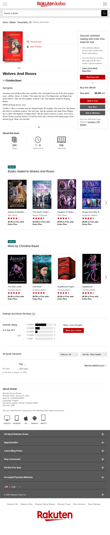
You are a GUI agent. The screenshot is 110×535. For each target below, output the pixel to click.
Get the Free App (12, 467)
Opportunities (11, 442)
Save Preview (36, 47)
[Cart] (104, 4)
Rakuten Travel (64, 504)
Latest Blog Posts (13, 451)
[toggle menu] (5, 4)
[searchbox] (55, 13)
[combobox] (68, 354)
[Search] (104, 13)
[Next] (106, 203)
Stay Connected (12, 459)
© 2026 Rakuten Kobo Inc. (15, 495)
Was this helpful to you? (94, 365)
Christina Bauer (13, 80)
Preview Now (35, 42)
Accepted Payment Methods (18, 477)
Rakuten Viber (27, 504)
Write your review (73, 330)
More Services (79, 504)
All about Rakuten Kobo (16, 434)
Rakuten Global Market (45, 504)
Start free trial (92, 77)
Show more (22, 368)
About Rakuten (94, 504)
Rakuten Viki (12, 504)
